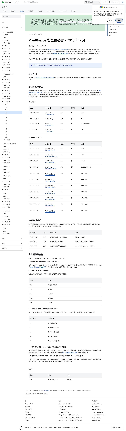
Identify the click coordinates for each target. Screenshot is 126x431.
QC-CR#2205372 (50, 212)
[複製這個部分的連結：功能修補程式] (42, 221)
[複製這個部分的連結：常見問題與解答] (44, 255)
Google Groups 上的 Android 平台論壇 (69, 415)
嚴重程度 (39, 93)
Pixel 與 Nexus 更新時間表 (38, 267)
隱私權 (50, 427)
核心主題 (31, 11)
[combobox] (92, 2)
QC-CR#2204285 (50, 156)
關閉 (110, 20)
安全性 (22, 11)
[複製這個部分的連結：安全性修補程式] (44, 87)
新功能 (4, 11)
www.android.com (97, 412)
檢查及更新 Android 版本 (60, 53)
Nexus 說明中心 (96, 409)
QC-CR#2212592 (50, 150)
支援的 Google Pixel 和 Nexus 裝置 (57, 49)
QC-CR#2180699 (50, 199)
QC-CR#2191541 (49, 169)
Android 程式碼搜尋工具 (31, 2)
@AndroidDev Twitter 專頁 (66, 406)
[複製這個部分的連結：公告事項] (38, 74)
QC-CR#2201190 (50, 181)
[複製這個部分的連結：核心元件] (37, 102)
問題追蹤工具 (96, 420)
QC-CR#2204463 (50, 187)
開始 (119, 20)
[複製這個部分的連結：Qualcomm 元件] (43, 138)
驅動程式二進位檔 (30, 417)
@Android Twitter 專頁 (65, 404)
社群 (35, 427)
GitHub (27, 420)
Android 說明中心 (97, 404)
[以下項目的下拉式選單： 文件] (19, 2)
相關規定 (27, 406)
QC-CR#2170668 (50, 175)
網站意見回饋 (57, 427)
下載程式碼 (28, 409)
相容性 (40, 11)
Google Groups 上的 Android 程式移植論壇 (70, 420)
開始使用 (13, 11)
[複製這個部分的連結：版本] (34, 369)
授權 (46, 427)
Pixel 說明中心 (96, 406)
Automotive (62, 11)
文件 (16, 2)
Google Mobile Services (98, 415)
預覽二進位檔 (28, 412)
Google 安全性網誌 (64, 412)
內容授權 (46, 390)
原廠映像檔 (28, 415)
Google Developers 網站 (50, 65)
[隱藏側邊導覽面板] (20, 428)
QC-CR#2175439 (50, 193)
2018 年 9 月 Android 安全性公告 (44, 77)
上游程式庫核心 (49, 114)
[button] (10, 27)
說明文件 (4, 7)
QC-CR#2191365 (49, 206)
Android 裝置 (50, 11)
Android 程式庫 (29, 404)
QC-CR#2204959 (50, 162)
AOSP (30, 34)
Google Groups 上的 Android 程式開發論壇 (70, 417)
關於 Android (28, 427)
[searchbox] (11, 16)
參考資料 (73, 11)
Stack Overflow (96, 417)
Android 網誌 (62, 409)
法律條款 (40, 427)
